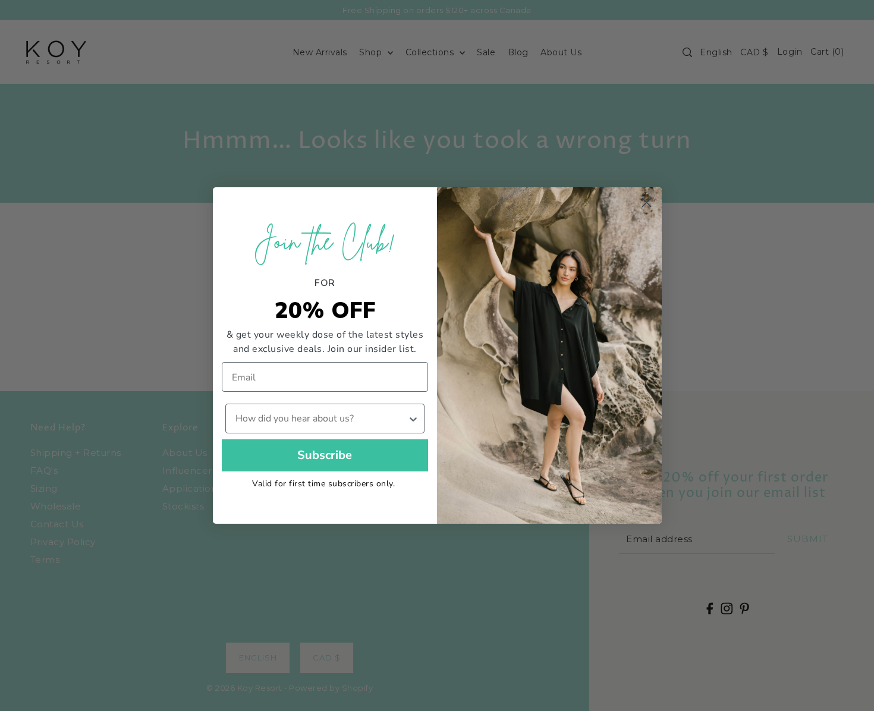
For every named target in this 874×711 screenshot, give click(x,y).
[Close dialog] (646, 202)
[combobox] (321, 418)
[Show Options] (413, 418)
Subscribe (324, 455)
